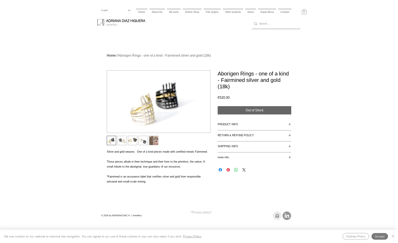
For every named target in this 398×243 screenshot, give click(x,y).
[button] (304, 12)
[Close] (393, 236)
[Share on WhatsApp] (236, 169)
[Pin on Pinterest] (228, 169)
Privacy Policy (192, 236)
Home (111, 55)
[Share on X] (243, 169)
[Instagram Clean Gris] (277, 215)
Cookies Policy (355, 236)
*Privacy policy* (201, 212)
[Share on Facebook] (220, 169)
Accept (380, 236)
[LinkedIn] (287, 215)
